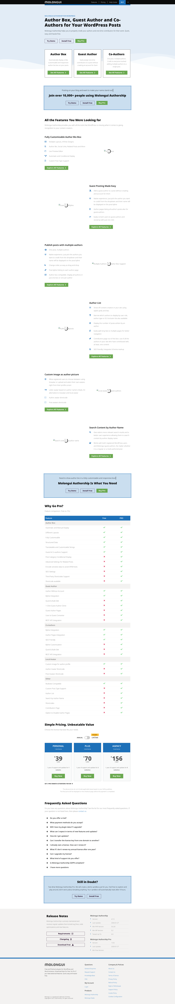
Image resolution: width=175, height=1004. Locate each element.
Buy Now (58, 776)
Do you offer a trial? (58, 818)
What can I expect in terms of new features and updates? (73, 831)
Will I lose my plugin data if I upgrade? (66, 827)
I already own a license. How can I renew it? (68, 845)
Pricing (103, 2)
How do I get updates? (59, 836)
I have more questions (59, 867)
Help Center (113, 2)
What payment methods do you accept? (66, 822)
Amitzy (68, 997)
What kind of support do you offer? (64, 858)
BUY (122, 2)
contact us (82, 811)
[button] (87, 818)
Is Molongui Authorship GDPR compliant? (67, 863)
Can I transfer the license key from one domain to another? (74, 840)
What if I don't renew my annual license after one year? (73, 849)
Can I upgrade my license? (61, 854)
